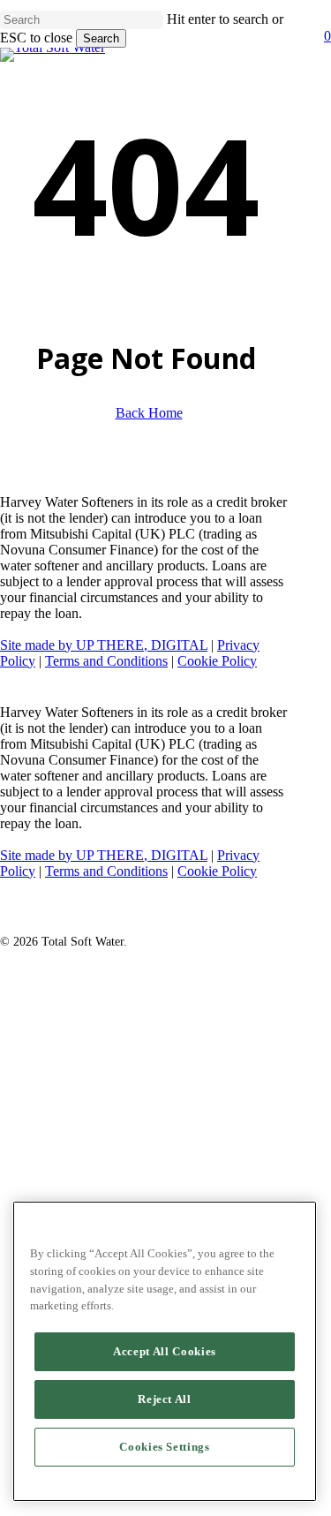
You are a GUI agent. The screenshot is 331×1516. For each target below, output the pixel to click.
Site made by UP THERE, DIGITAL (103, 644)
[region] (164, 1351)
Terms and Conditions (106, 660)
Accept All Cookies (164, 1351)
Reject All (165, 1399)
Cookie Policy (217, 660)
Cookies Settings (164, 1446)
